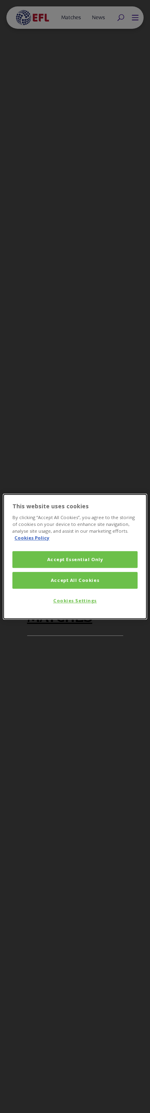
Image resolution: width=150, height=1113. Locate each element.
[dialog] (75, 556)
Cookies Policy (31, 538)
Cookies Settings (75, 600)
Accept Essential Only (75, 560)
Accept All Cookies (75, 580)
